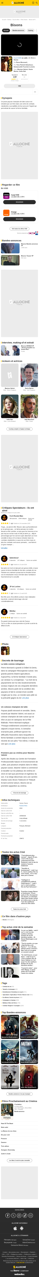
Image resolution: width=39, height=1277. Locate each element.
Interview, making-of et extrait (18, 342)
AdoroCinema (27, 1242)
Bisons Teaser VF (27, 256)
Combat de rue (8, 986)
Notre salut (4, 1127)
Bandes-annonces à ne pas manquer (19, 1094)
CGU (3, 1254)
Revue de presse (21, 1256)
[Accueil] (18, 2)
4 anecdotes (22, 821)
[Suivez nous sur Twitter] (13, 1215)
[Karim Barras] (29, 375)
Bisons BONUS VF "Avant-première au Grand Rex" (28, 347)
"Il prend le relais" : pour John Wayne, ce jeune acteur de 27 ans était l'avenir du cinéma (29, 970)
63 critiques (20, 589)
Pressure (4, 1138)
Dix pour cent (5, 1135)
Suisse (21, 803)
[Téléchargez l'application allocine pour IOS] (16, 1228)
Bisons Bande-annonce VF (29, 244)
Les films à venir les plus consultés (19, 1160)
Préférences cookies (30, 1254)
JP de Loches (15, 586)
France (26, 803)
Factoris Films (23, 805)
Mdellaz (12, 611)
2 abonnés (13, 589)
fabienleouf (14, 558)
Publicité (32, 1252)
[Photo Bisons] (5, 651)
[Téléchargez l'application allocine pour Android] (23, 1228)
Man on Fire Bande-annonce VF (10, 1037)
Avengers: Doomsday (8, 1150)
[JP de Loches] (4, 587)
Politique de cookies (16, 1254)
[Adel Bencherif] (29, 406)
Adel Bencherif (29, 419)
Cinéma (9, 19)
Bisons (8, 919)
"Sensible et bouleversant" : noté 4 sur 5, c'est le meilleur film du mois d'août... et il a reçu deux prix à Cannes (29, 872)
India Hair (22, 71)
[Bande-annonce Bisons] (6, 64)
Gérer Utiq (23, 1258)
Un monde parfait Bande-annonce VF (10, 1087)
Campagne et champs (11, 1000)
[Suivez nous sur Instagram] (19, 1215)
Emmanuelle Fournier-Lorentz (24, 67)
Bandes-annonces (11, 240)
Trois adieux (5, 1146)
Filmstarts (7, 1240)
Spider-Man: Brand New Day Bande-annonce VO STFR (29, 1087)
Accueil (4, 19)
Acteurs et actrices (12, 361)
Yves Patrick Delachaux (24, 65)
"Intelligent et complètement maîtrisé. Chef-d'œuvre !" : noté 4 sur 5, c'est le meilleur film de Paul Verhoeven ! (29, 883)
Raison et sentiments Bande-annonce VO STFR (29, 1037)
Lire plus (4, 548)
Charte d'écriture (32, 1256)
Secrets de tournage (13, 660)
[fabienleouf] (4, 558)
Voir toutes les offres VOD (19, 228)
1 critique (12, 613)
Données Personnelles (8, 1256)
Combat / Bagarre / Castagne (13, 1005)
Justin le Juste (5, 1153)
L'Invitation (18, 1104)
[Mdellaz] (4, 612)
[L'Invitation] (7, 1112)
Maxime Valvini (22, 69)
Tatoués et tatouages (10, 989)
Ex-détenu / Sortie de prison (12, 997)
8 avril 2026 (18, 58)
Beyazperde (8, 1242)
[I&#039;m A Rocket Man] (4, 517)
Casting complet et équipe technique (19, 429)
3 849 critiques (22, 518)
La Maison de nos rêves (8, 1131)
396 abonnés (13, 518)
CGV (7, 1254)
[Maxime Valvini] (10, 375)
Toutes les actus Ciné (19, 909)
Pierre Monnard (21, 62)
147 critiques (21, 560)
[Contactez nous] (31, 1215)
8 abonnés (13, 560)
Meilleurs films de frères (11, 1003)
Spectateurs (15, 74)
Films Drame (24, 19)
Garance (3, 1142)
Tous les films (15, 19)
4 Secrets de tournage (19, 793)
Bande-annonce (19, 1111)
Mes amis (24, 74)
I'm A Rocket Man (16, 516)
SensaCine (26, 1240)
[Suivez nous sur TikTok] (25, 1215)
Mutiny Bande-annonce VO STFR (29, 1062)
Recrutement (24, 1252)
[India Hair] (10, 406)
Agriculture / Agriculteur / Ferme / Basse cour (18, 994)
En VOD (4, 188)
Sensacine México (17, 1245)
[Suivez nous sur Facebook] (8, 1215)
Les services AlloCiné (13, 1258)
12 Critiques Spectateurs (19, 637)
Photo (5, 644)
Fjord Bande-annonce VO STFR (10, 1062)
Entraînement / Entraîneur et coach (15, 992)
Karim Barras (29, 388)
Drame (16, 60)
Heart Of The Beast (7, 1123)
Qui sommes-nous (14, 1252)
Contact (5, 1252)
